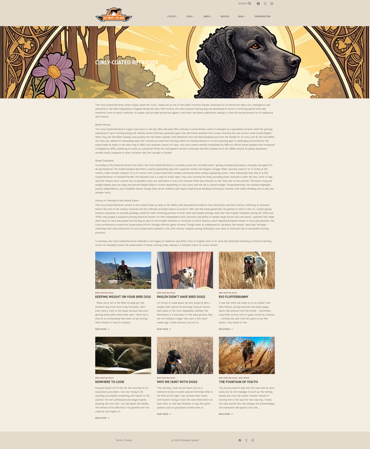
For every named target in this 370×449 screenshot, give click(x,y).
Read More (101, 329)
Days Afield (244, 378)
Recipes (225, 16)
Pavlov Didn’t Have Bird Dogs (181, 296)
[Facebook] (258, 4)
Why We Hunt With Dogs (177, 382)
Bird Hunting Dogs (104, 293)
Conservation (262, 16)
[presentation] (123, 270)
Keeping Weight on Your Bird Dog (123, 296)
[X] (265, 4)
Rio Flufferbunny (233, 296)
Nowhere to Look (109, 382)
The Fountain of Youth (238, 382)
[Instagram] (272, 4)
